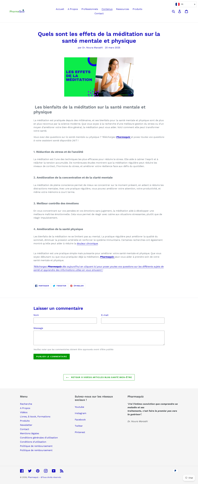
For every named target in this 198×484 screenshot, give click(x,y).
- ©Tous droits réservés (50, 477)
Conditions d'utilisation (33, 441)
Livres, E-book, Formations (35, 416)
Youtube (79, 407)
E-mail (104, 315)
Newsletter (26, 425)
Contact (24, 429)
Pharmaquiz (33, 477)
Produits (25, 420)
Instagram (80, 413)
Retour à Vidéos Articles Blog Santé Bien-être (101, 377)
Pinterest (80, 432)
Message (38, 328)
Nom (36, 315)
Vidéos (23, 412)
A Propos (25, 408)
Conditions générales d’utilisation (39, 437)
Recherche (26, 404)
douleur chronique (87, 243)
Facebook (80, 419)
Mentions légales (29, 433)
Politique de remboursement (36, 446)
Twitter (79, 425)
